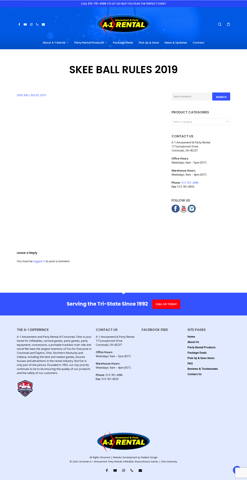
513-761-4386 (189, 182)
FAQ (190, 363)
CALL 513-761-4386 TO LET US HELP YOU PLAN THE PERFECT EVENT (123, 4)
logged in (39, 261)
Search (221, 97)
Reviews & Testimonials (203, 368)
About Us (193, 342)
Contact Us (195, 374)
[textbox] (201, 121)
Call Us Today (166, 304)
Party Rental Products (202, 347)
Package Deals (197, 352)
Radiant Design (149, 457)
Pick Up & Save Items (201, 358)
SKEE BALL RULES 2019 (31, 95)
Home (191, 336)
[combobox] (201, 121)
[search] (220, 24)
